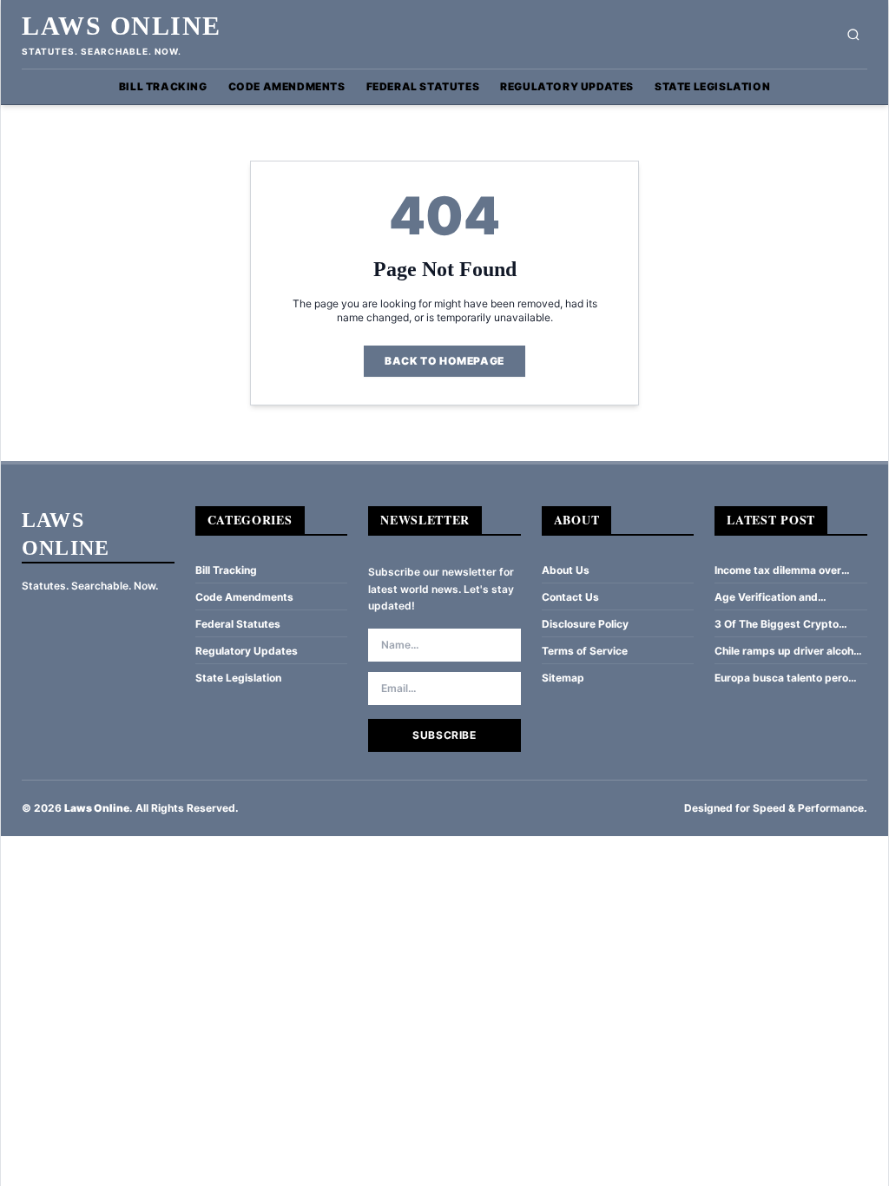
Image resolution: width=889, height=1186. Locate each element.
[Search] (853, 35)
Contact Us (570, 596)
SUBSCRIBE (444, 734)
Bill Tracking (163, 86)
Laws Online (121, 25)
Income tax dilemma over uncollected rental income (779, 570)
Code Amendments (287, 86)
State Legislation (712, 86)
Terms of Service (585, 650)
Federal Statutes (423, 86)
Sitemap (563, 677)
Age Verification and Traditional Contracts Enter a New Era (787, 597)
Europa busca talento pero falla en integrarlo (781, 678)
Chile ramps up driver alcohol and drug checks (788, 651)
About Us (565, 570)
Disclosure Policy (585, 623)
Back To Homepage (444, 360)
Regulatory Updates (567, 86)
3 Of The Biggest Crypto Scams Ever (776, 624)
